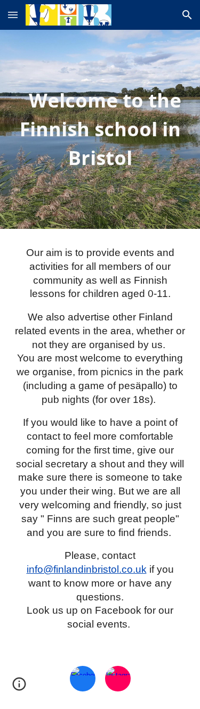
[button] (13, 14)
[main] (100, 129)
